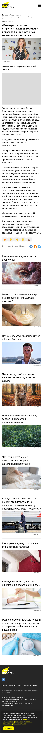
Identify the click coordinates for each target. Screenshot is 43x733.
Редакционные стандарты (10, 701)
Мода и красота (16, 15)
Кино (19, 685)
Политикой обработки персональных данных (17, 723)
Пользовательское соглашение (12, 703)
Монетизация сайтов (8, 697)
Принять (8, 728)
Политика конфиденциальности (12, 699)
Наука (35, 685)
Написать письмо (7, 706)
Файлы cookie (28, 703)
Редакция (20, 697)
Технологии (27, 685)
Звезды (4, 685)
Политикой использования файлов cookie (16, 721)
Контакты (32, 699)
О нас (26, 699)
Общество (12, 685)
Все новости (6, 15)
